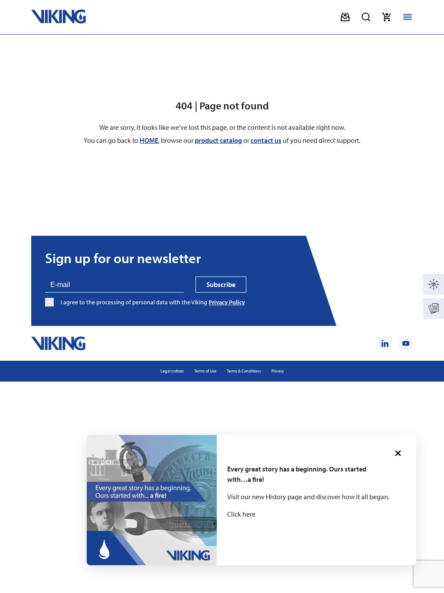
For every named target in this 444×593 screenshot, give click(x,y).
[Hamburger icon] (407, 17)
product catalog (218, 140)
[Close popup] (398, 453)
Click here (241, 514)
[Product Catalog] (433, 284)
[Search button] (366, 17)
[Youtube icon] (406, 343)
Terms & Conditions (244, 371)
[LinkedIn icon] (385, 343)
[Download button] (345, 17)
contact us (266, 140)
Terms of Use (205, 371)
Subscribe (220, 284)
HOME (149, 140)
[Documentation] (433, 308)
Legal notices (172, 371)
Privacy (277, 371)
